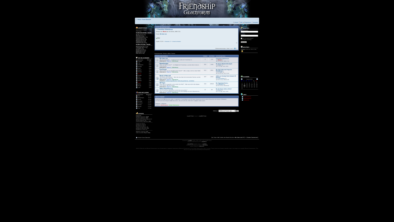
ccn (137, 48)
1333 (150, 82)
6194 (150, 63)
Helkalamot (140, 64)
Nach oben (236, 42)
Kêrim (139, 84)
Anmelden (255, 22)
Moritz (137, 52)
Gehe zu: (215, 110)
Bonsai (139, 106)
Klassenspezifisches (172, 80)
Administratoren (164, 105)
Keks (137, 53)
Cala (139, 63)
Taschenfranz (221, 78)
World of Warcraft (165, 76)
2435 (150, 68)
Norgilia (139, 75)
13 (249, 84)
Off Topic (162, 83)
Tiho (137, 35)
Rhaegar (138, 40)
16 (256, 84)
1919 (150, 71)
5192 (150, 64)
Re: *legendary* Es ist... (222, 83)
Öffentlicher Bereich (161, 56)
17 (242, 85)
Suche (236, 22)
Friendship (205, 145)
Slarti (139, 82)
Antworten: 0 (168, 41)
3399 (150, 66)
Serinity (139, 80)
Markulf (139, 70)
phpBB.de (204, 141)
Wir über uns (163, 34)
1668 (150, 75)
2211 (150, 70)
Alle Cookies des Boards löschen (225, 137)
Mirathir (138, 34)
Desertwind (139, 37)
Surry (139, 77)
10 (242, 84)
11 (244, 84)
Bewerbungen (164, 63)
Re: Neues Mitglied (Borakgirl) (224, 63)
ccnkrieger (138, 47)
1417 (150, 78)
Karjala (138, 51)
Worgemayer (141, 97)
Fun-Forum (163, 69)
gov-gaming (190, 143)
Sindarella (138, 42)
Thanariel (138, 39)
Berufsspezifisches (183, 80)
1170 (150, 87)
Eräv (139, 95)
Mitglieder (169, 61)
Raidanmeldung (247, 98)
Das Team (213, 137)
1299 (150, 84)
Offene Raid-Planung (166, 88)
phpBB (190, 140)
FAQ (241, 22)
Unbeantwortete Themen (160, 53)
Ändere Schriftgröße (256, 19)
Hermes (140, 104)
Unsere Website (247, 96)
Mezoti (139, 73)
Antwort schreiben (176, 41)
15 (254, 84)
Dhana (219, 65)
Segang (138, 41)
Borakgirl (140, 101)
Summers (140, 102)
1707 (150, 73)
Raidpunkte (246, 100)
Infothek (192, 80)
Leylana (138, 38)
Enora (219, 90)
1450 (150, 77)
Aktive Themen (171, 53)
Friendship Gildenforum (222, 58)
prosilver (205, 143)
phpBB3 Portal (202, 116)
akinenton (201, 146)
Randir (139, 85)
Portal (139, 19)
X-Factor (220, 72)
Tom (139, 108)
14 (252, 84)
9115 (150, 61)
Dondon (140, 71)
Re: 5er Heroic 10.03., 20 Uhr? (224, 89)
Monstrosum (139, 46)
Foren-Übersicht (146, 19)
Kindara (140, 66)
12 (247, 84)
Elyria (139, 68)
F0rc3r (139, 99)
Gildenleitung (175, 61)
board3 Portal (190, 116)
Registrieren (248, 22)
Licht (139, 87)
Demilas (138, 49)
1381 (150, 80)
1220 (150, 85)
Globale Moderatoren (174, 105)
